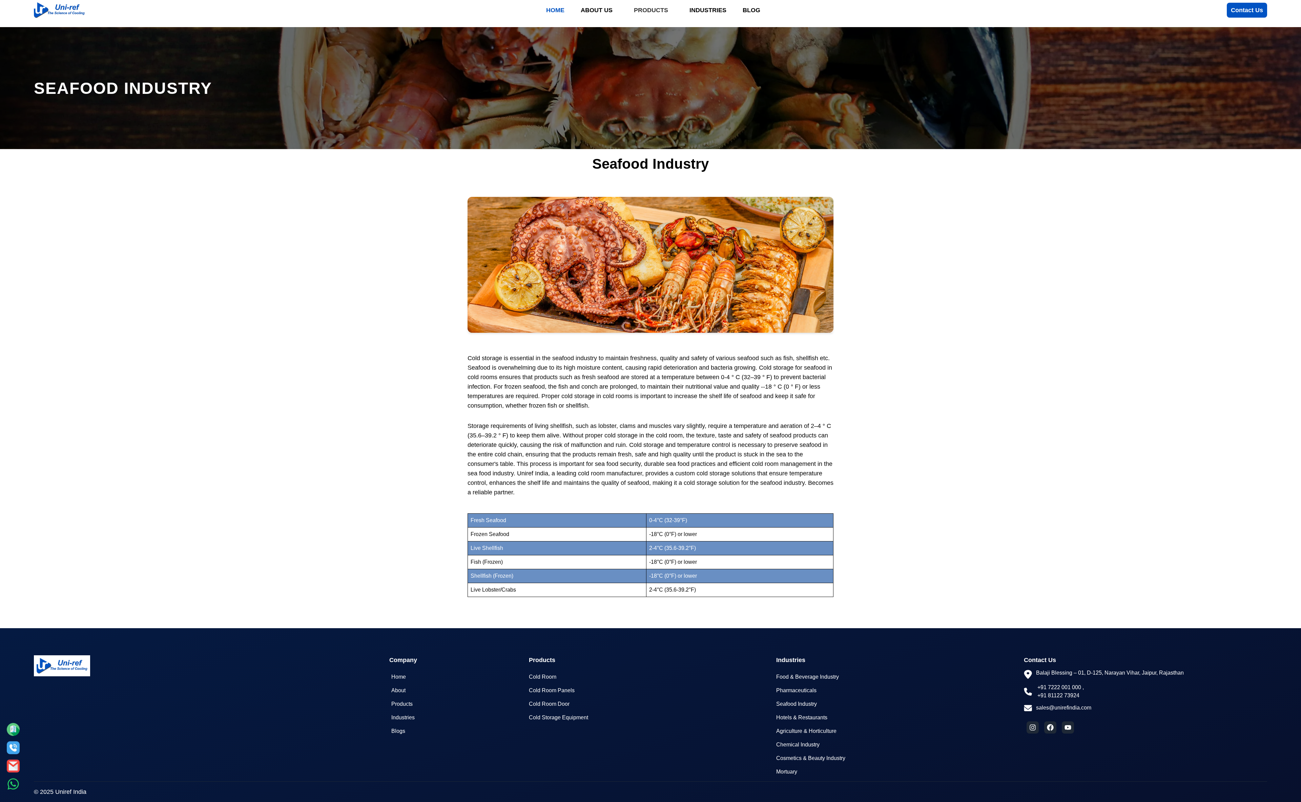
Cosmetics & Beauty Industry (810, 758)
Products (651, 10)
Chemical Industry (798, 744)
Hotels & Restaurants (801, 717)
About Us (597, 10)
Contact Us (1247, 10)
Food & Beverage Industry (807, 677)
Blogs (398, 731)
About (398, 690)
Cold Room (542, 677)
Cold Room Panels (552, 690)
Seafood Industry (796, 704)
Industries (707, 10)
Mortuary (786, 772)
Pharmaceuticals (796, 690)
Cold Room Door (549, 704)
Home (555, 10)
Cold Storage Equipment (558, 717)
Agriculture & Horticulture (806, 731)
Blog (751, 10)
